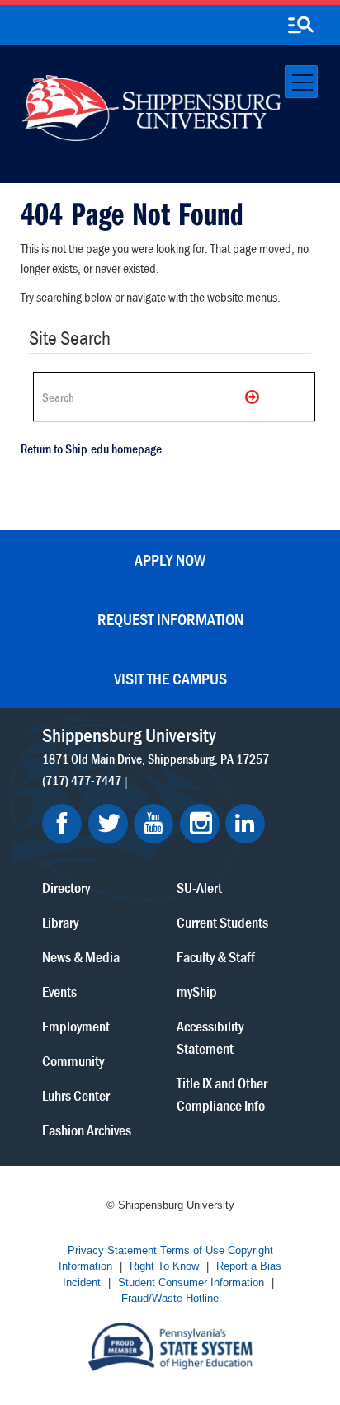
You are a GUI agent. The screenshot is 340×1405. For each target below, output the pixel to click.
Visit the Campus (170, 678)
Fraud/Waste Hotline (170, 1299)
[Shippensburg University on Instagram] (200, 823)
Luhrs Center (76, 1095)
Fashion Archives (86, 1130)
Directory (66, 887)
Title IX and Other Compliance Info (222, 1094)
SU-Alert (199, 887)
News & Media (81, 956)
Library (60, 922)
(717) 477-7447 (81, 780)
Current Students (222, 922)
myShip (197, 991)
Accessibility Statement (210, 1037)
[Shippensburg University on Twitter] (108, 823)
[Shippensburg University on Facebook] (62, 823)
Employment (76, 1026)
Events (59, 991)
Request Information (170, 619)
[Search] (253, 396)
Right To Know (164, 1267)
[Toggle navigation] (301, 81)
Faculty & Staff (216, 956)
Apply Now (170, 559)
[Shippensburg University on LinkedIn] (245, 823)
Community (73, 1060)
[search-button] (300, 25)
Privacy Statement (112, 1250)
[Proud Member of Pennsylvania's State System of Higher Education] (170, 1345)
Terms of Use (192, 1250)
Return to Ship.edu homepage (91, 448)
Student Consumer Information (191, 1282)
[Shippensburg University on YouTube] (153, 823)
